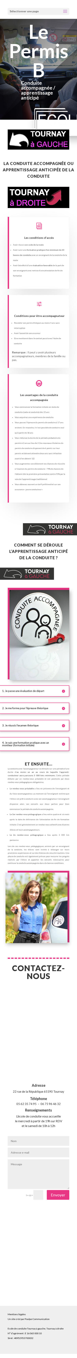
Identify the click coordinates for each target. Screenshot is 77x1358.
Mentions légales (17, 1314)
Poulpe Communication (37, 1319)
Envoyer (58, 1194)
